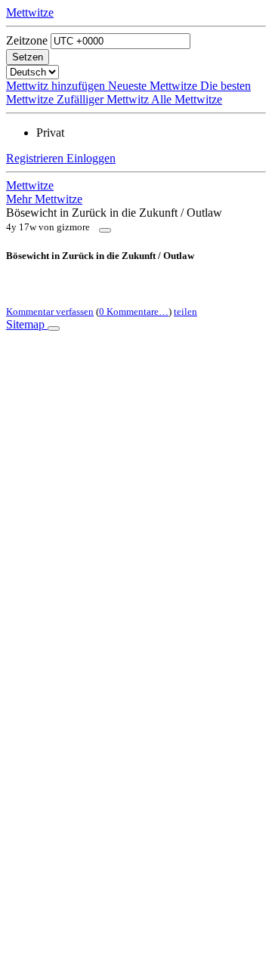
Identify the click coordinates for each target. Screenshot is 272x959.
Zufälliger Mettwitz (104, 99)
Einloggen (91, 158)
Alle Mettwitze (186, 99)
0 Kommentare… (133, 311)
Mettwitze (30, 12)
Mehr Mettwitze (44, 199)
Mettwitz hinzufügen (57, 85)
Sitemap (27, 324)
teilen (185, 311)
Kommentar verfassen (50, 311)
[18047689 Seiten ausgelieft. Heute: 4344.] (54, 328)
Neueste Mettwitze (154, 85)
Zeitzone (27, 40)
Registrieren (36, 158)
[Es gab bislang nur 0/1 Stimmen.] (105, 230)
